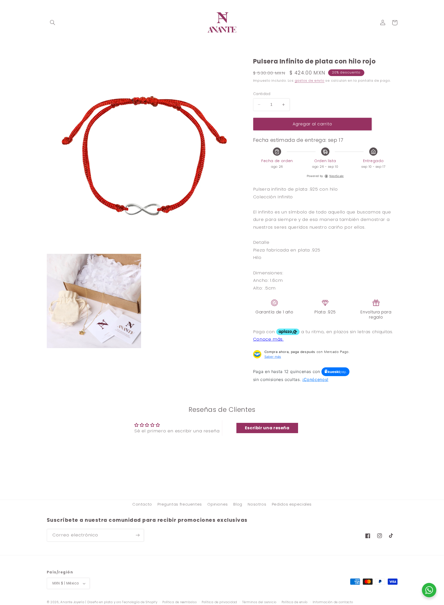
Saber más (272, 356)
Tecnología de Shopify (139, 602)
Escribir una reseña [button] (267, 428)
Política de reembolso (179, 602)
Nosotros (257, 504)
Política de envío (295, 602)
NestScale (336, 176)
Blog (237, 504)
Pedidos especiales (292, 504)
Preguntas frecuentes (180, 504)
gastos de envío (310, 80)
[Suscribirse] (137, 535)
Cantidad (261, 93)
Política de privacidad (219, 602)
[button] (53, 23)
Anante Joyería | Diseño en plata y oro (90, 602)
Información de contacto (333, 602)
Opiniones (217, 504)
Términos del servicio (259, 602)
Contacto (142, 504)
